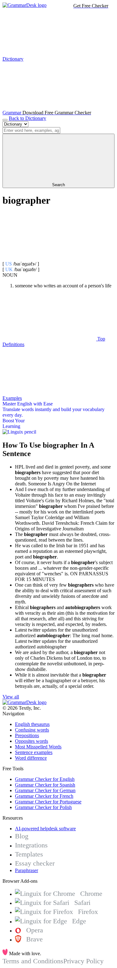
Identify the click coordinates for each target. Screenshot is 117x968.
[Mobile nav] (4, 120)
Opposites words (31, 741)
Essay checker (35, 863)
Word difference (31, 758)
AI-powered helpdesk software (45, 828)
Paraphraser (26, 870)
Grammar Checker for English (45, 779)
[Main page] (24, 5)
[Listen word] (49, 258)
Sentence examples (33, 752)
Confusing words (32, 729)
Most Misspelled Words (38, 746)
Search (58, 184)
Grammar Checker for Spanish (45, 784)
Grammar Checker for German (45, 790)
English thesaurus (32, 724)
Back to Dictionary (27, 118)
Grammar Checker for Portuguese (48, 801)
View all (10, 696)
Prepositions (27, 735)
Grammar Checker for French (44, 796)
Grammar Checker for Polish (43, 807)
